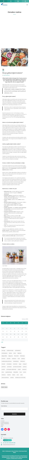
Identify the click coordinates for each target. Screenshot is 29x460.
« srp (2, 342)
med (11, 229)
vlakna (13, 374)
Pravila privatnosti (5, 422)
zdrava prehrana (5, 377)
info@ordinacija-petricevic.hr (9, 444)
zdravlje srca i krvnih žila (20, 377)
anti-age (3, 350)
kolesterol (14, 358)
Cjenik (2, 425)
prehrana (4, 366)
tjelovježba (15, 372)
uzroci (24, 372)
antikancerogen (10, 350)
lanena (3, 235)
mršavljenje (9, 364)
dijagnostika (4, 355)
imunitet (8, 358)
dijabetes (19, 353)
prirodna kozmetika (17, 366)
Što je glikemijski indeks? (12, 73)
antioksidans (17, 350)
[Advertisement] (14, 32)
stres (3, 372)
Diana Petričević (6, 75)
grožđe (3, 230)
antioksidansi (4, 353)
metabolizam (16, 361)
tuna (21, 372)
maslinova (8, 235)
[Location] (3, 1)
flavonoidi (16, 355)
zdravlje (12, 377)
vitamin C (4, 374)
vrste (21, 374)
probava (24, 366)
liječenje (23, 358)
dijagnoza (10, 355)
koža (19, 358)
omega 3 (25, 364)
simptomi (24, 369)
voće (18, 374)
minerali (3, 364)
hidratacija (22, 355)
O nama (2, 420)
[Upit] (18, 1)
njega (20, 364)
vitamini (9, 374)
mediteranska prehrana (6, 361)
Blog (2, 426)
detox (14, 353)
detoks (10, 353)
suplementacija (8, 372)
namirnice (15, 364)
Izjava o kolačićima (5, 423)
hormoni (3, 358)
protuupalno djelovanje (11, 369)
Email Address (4, 406)
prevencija (9, 366)
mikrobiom (22, 361)
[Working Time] (11, 1)
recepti (19, 369)
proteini (3, 369)
